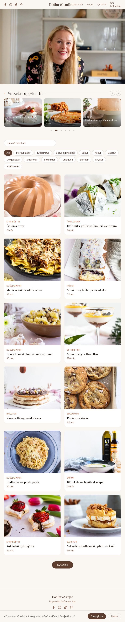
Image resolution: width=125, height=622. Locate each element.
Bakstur (112, 152)
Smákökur (32, 159)
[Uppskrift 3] (61, 130)
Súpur (85, 152)
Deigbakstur (13, 159)
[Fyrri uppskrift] (112, 93)
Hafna (114, 616)
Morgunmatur (23, 152)
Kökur (98, 152)
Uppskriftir (77, 4)
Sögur (90, 4)
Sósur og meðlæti (65, 152)
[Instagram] (10, 4)
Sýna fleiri (62, 564)
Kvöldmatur (43, 152)
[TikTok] (16, 4)
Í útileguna (67, 159)
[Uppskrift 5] (69, 130)
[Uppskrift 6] (74, 130)
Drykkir (99, 159)
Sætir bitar (49, 159)
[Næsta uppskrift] (118, 93)
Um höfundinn (115, 4)
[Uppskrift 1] (51, 130)
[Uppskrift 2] (56, 130)
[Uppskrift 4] (65, 130)
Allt (8, 152)
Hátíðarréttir (13, 166)
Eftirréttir (84, 159)
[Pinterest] (21, 4)
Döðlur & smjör (60, 4)
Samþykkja (97, 616)
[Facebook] (5, 4)
